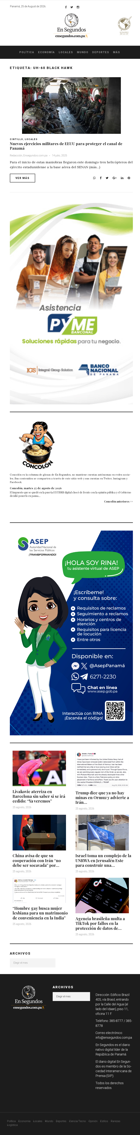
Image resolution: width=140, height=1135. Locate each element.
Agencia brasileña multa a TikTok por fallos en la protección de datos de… (100, 923)
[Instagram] (78, 7)
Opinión (93, 1121)
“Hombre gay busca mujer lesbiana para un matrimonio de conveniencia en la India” (40, 913)
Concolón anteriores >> (118, 501)
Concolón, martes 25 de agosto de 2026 (36, 488)
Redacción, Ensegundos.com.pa (28, 155)
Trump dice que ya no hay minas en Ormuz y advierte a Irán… (102, 797)
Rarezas (115, 1121)
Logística (12, 1125)
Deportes (100, 52)
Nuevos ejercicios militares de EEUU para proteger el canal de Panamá (66, 146)
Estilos (104, 1121)
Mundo (82, 52)
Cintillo (16, 139)
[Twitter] (72, 7)
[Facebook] (66, 7)
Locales (66, 52)
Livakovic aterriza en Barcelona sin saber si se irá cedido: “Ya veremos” (39, 796)
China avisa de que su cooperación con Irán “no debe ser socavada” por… (37, 860)
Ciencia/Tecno (77, 1121)
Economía (46, 52)
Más (116, 52)
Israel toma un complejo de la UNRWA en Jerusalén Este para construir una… (103, 860)
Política (26, 52)
